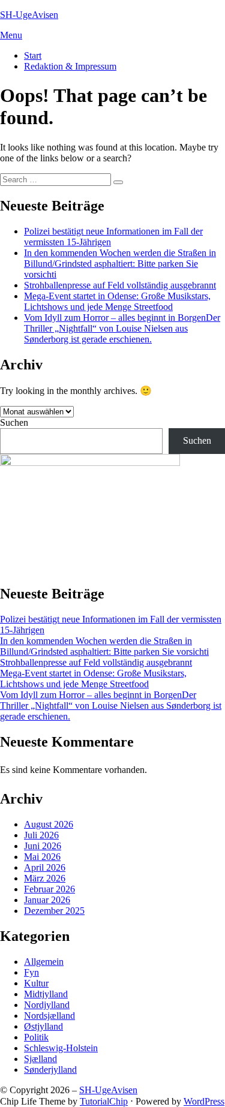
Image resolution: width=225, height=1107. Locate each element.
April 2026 (44, 867)
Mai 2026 (42, 857)
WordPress (204, 1101)
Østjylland (43, 1026)
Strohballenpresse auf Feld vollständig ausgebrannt (120, 285)
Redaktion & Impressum (70, 66)
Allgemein (44, 961)
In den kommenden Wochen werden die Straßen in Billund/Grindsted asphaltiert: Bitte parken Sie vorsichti (120, 263)
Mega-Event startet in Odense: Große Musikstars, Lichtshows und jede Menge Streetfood (117, 301)
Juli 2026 (41, 835)
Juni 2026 (42, 846)
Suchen (14, 422)
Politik (36, 1037)
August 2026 (48, 824)
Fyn (31, 972)
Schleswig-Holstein (61, 1048)
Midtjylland (46, 994)
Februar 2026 (49, 889)
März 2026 (44, 878)
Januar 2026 (47, 900)
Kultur (36, 983)
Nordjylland (47, 1005)
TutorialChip (104, 1101)
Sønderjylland (50, 1069)
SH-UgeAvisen (29, 15)
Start (32, 55)
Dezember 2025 (54, 911)
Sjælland (40, 1059)
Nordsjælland (49, 1015)
